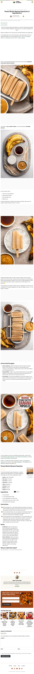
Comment (3, 638)
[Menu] (2, 2)
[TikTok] (22, 668)
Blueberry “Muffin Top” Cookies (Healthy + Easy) (12, 623)
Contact (23, 665)
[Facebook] (12, 668)
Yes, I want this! (6, 604)
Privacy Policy (23, 671)
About (15, 665)
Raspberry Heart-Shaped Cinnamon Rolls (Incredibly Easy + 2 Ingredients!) (29, 624)
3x (18, 491)
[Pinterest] (19, 668)
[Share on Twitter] (17, 573)
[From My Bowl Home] (17, 2)
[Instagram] (14, 668)
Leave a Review (4, 22)
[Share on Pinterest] (19, 573)
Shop (19, 665)
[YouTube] (17, 668)
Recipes (10, 665)
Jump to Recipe (4, 24)
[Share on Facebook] (15, 573)
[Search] (32, 2)
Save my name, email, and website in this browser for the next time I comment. (16, 653)
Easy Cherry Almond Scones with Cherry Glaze (21, 623)
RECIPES (10, 9)
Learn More (17, 586)
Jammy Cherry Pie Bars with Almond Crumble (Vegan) (4, 623)
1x (14, 491)
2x (16, 491)
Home (8, 9)
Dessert (13, 9)
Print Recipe (30, 475)
